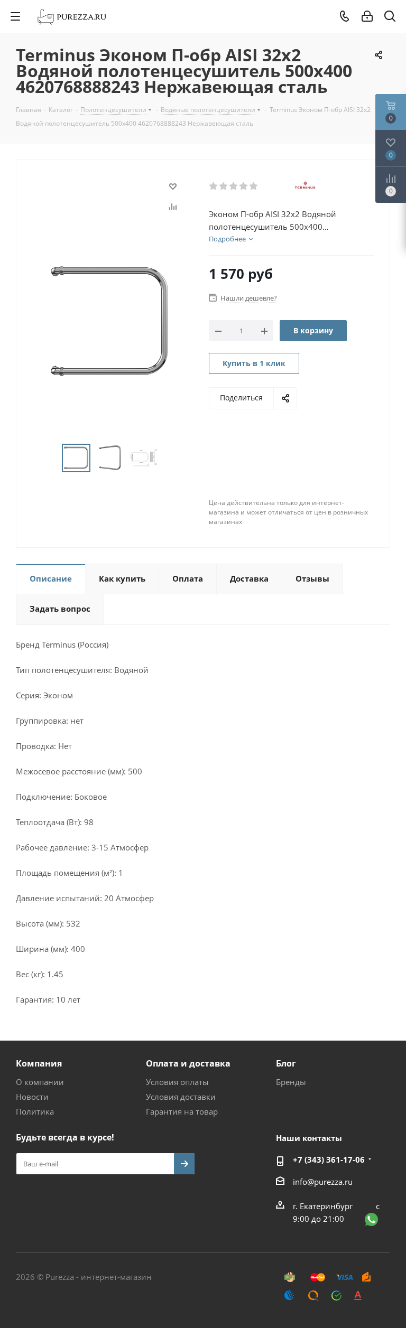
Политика (35, 1111)
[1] (214, 186)
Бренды (291, 1082)
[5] (254, 186)
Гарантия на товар (182, 1111)
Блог (286, 1063)
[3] (234, 186)
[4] (244, 186)
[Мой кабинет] (367, 16)
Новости (32, 1096)
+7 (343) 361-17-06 (329, 1159)
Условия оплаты (177, 1082)
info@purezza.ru (323, 1181)
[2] (224, 186)
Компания (39, 1063)
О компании (40, 1082)
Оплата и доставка (188, 1063)
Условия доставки (181, 1096)
